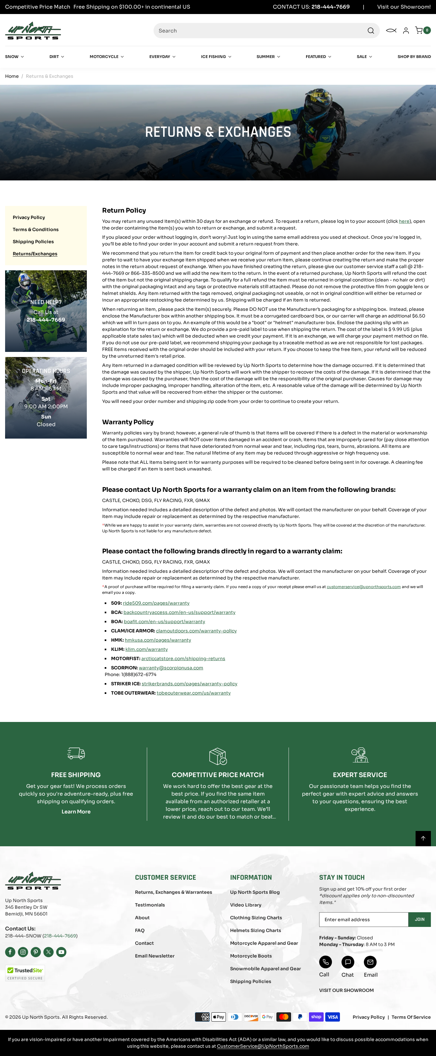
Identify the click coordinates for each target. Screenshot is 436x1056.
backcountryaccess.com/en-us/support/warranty (180, 612)
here (404, 221)
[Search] (371, 30)
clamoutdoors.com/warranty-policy (196, 631)
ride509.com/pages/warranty (156, 603)
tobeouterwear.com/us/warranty (194, 693)
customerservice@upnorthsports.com (364, 586)
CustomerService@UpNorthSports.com (263, 1046)
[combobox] (267, 30)
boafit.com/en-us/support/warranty (164, 621)
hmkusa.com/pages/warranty (158, 640)
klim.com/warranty (146, 649)
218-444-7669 (60, 936)
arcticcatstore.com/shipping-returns (183, 658)
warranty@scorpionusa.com (171, 668)
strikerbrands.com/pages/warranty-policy (189, 684)
